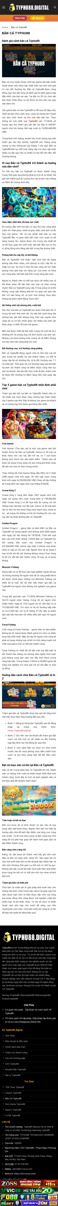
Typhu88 (6, 947)
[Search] (55, 7)
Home (5, 27)
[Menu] (4, 7)
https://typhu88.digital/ (19, 730)
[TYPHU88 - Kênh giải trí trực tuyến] (29, 7)
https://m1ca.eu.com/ (25, 1173)
